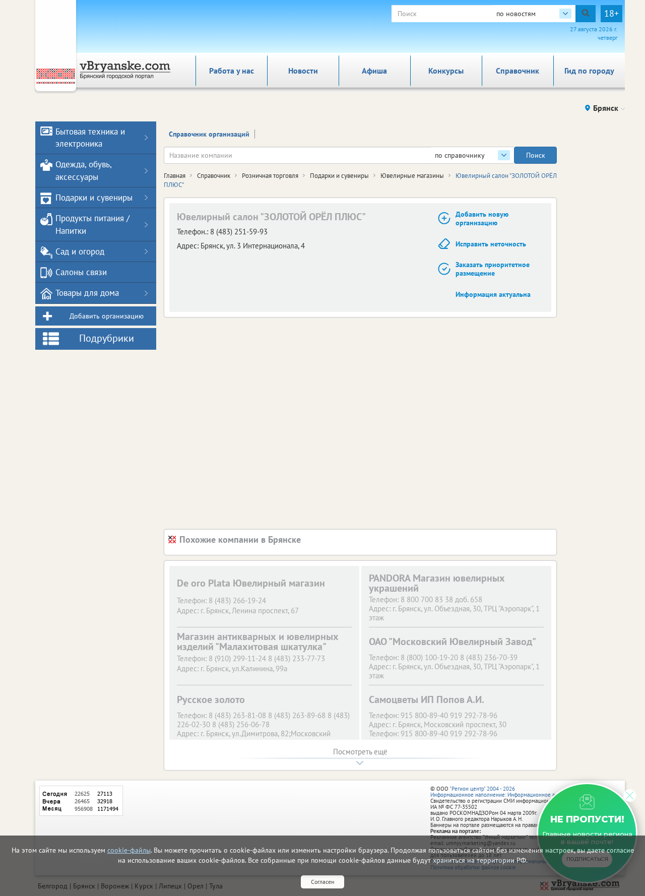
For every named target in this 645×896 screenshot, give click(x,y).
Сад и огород (79, 251)
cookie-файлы (129, 850)
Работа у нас (231, 71)
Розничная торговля (270, 175)
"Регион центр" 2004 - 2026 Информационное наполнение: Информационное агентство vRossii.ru (514, 791)
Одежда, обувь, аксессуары (83, 170)
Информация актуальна (493, 294)
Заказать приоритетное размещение (493, 269)
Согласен (322, 881)
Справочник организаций (209, 134)
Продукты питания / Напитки (92, 224)
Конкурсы (446, 71)
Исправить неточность (491, 243)
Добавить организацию (107, 316)
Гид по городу (589, 71)
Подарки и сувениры (339, 175)
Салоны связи (81, 272)
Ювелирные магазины (412, 175)
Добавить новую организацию (482, 218)
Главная (174, 175)
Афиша (374, 71)
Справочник (517, 71)
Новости (303, 71)
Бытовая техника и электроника (90, 137)
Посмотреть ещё (360, 751)
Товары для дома (87, 292)
